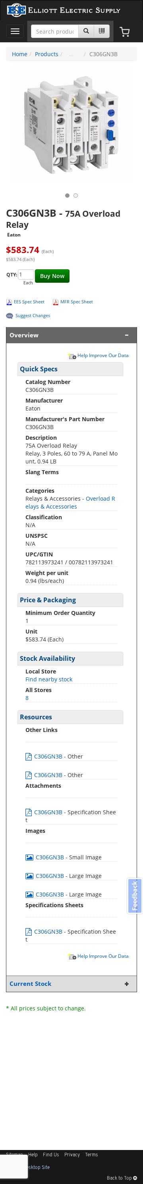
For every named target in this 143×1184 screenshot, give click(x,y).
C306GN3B (48, 756)
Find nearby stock (48, 679)
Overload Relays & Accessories (70, 502)
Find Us (51, 1155)
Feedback (134, 895)
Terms (91, 1155)
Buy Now (52, 276)
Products (46, 54)
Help (33, 1155)
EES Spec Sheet (29, 302)
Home (19, 54)
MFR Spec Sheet (76, 302)
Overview (24, 335)
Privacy (72, 1155)
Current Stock (30, 983)
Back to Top (120, 1178)
